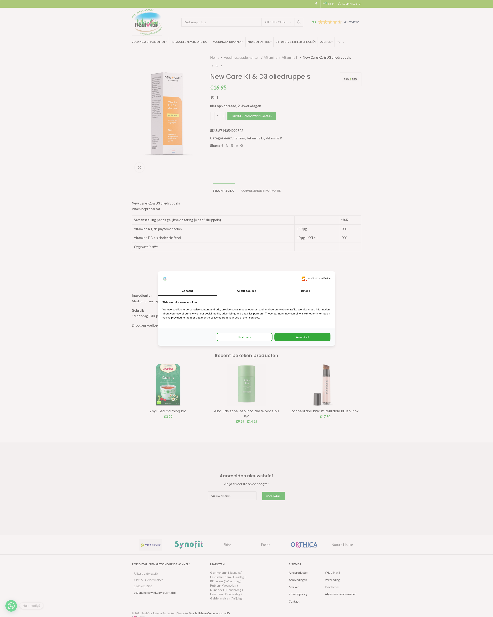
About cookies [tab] (246, 290)
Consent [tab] (187, 290)
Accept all (302, 337)
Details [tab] (305, 290)
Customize (245, 337)
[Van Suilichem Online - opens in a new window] (316, 279)
